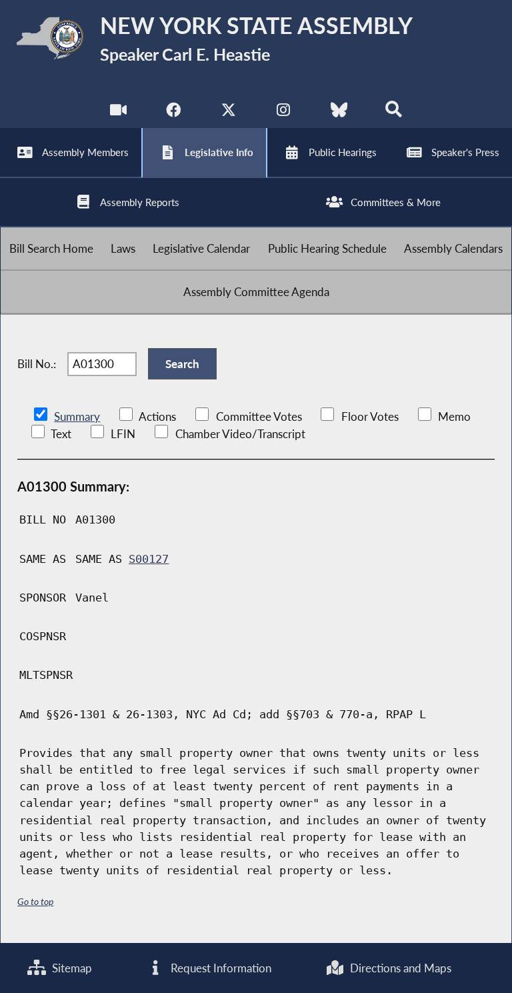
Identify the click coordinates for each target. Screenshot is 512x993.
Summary (77, 416)
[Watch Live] (118, 113)
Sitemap (70, 968)
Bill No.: (36, 364)
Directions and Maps (399, 968)
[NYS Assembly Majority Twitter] (228, 113)
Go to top (35, 901)
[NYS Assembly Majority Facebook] (173, 113)
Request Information (219, 968)
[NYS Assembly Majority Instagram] (284, 113)
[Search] (394, 113)
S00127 (149, 559)
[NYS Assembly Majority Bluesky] (339, 113)
